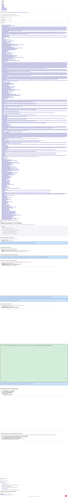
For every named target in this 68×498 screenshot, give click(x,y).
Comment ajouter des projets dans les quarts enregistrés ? (8, 83)
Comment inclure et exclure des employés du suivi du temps (48, 62)
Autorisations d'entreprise (21, 141)
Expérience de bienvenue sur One (5, 50)
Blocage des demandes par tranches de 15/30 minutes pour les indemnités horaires (24, 78)
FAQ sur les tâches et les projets (5, 84)
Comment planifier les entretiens (14, 135)
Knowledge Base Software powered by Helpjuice (34, 496)
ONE (2, 38)
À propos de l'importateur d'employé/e (18, 30)
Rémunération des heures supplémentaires (27, 64)
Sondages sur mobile (28, 151)
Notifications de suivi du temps (36, 65)
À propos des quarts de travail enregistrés (63, 70)
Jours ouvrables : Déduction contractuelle (36, 80)
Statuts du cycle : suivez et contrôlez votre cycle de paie (20, 100)
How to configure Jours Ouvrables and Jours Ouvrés (47, 73)
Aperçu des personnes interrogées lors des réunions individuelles (49, 155)
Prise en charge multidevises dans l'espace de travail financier (24, 108)
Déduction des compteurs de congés (6, 80)
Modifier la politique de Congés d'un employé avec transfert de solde (54, 74)
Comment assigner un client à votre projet (6, 88)
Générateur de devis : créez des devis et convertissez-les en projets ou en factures (11, 95)
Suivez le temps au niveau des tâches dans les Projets (7, 96)
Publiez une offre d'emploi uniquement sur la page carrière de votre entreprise (13, 137)
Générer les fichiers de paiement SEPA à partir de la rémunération (19, 101)
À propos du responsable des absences (43, 76)
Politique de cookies (2, 494)
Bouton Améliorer (4, 53)
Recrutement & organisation (5, 124)
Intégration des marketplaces (5, 189)
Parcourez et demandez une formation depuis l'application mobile (9, 173)
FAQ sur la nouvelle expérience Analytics (33, 144)
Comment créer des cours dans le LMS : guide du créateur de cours (9, 167)
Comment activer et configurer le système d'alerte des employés (9, 156)
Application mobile (4, 34)
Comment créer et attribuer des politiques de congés (17, 72)
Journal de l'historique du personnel (35, 108)
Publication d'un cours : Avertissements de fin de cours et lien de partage (10, 172)
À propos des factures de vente (21, 114)
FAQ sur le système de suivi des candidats (6, 135)
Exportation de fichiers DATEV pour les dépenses (31, 103)
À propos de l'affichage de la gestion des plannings (19, 69)
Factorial (12, 494)
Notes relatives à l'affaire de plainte (18, 152)
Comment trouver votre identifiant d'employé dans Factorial (39, 32)
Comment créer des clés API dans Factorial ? (14, 27)
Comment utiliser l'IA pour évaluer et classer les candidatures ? (37, 135)
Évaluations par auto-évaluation (5, 148)
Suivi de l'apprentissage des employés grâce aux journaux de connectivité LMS (10, 169)
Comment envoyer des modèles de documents (47, 118)
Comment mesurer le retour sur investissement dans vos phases (9, 94)
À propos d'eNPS (38, 150)
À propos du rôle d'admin (19, 140)
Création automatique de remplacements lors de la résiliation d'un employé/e (12, 130)
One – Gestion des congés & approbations (6, 41)
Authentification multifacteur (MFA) (53, 28)
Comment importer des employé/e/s (20, 29)
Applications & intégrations (5, 178)
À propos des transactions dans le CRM (6, 114)
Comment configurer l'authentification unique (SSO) (11, 28)
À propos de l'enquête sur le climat (15, 151)
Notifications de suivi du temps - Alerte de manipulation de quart (29, 66)
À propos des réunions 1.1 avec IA (5, 155)
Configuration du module (17, 113)
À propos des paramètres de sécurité (21, 28)
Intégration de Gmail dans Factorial (6, 181)
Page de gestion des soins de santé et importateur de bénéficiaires (53, 105)
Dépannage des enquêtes (33, 151)
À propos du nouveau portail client (5, 208)
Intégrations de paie (4, 102)
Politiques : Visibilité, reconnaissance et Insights (7, 201)
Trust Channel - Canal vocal (30, 152)
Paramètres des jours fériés (49, 78)
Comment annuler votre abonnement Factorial (7, 207)
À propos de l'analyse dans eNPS (32, 150)
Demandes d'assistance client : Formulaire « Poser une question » (9, 211)
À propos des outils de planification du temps (53, 70)
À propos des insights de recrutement (49, 135)
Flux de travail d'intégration (33, 142)
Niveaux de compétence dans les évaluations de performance (17, 147)
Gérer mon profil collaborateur (5, 31)
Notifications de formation (5, 196)
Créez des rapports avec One (41, 144)
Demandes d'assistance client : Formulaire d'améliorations (8, 212)
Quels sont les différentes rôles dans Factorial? (39, 126)
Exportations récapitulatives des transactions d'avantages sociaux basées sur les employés (36, 105)
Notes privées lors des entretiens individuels (37, 155)
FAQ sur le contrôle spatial (34, 138)
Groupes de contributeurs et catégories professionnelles (35, 127)
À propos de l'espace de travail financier (12, 108)
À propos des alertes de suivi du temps (18, 64)
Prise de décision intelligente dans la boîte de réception (10, 29)
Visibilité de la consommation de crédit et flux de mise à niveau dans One (10, 45)
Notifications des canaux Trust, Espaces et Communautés (8, 195)
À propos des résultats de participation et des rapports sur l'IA (23, 156)
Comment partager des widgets (25, 144)
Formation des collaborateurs (5, 175)
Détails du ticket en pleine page (5, 202)
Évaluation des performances (5, 146)
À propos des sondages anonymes (7, 151)
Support (2, 3)
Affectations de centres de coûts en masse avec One (7, 56)
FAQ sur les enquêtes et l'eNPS (22, 151)
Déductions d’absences (4, 79)
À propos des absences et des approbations (26, 76)
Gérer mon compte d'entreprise (5, 26)
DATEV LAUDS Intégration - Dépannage (12, 103)
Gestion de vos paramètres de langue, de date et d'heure (20, 33)
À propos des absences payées (27, 77)
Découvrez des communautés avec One (6, 39)
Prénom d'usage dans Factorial (41, 33)
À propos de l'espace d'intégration (46, 134)
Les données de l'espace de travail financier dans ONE (8, 47)
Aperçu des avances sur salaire (5, 98)
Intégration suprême (4, 179)
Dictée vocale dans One (4, 51)
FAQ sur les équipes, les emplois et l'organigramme (56, 126)
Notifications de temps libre (5, 198)
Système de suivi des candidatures (5, 132)
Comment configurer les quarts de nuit (54, 64)
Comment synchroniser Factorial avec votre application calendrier (9, 32)
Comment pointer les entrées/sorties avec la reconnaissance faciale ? (30, 63)
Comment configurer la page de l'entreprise (54, 27)
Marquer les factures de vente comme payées (30, 114)
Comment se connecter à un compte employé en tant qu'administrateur (12, 12)
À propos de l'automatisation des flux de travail (7, 142)
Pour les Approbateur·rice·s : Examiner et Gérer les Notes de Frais (51, 110)
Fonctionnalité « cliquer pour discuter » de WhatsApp (28, 134)
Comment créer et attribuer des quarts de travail (40, 69)
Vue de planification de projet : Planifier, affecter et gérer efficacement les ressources (11, 89)
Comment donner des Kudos (5, 157)
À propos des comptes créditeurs (51, 112)
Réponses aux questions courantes (5, 36)
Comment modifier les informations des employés (41, 29)
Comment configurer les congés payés (21, 73)
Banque (8, 113)
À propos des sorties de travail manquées (11, 65)
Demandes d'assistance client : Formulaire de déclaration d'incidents (9, 213)
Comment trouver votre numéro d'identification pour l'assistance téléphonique (10, 218)
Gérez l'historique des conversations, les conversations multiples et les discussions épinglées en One (13, 44)
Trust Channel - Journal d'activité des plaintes (39, 152)
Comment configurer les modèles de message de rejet (24, 135)
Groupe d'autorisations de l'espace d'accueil (39, 140)
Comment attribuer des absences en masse (54, 77)
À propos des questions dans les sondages (52, 150)
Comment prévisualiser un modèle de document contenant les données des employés (32, 118)
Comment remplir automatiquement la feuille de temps (8, 64)
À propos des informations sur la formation (6, 159)
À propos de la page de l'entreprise (62, 134)
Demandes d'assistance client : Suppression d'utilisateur (8, 216)
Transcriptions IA (30, 155)
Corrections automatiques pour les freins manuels (51, 66)
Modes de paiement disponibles (5, 209)
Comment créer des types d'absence (35, 76)
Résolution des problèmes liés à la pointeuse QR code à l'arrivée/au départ (14, 67)
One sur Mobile (3, 40)
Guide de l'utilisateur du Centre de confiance (7, 219)
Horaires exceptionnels (47, 64)
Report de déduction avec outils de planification (26, 80)
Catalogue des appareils (64, 193)
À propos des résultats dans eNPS (24, 150)
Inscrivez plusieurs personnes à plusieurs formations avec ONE (9, 58)
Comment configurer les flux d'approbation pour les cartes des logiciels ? (15, 112)
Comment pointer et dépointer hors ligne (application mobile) (49, 67)
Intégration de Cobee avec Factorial (6, 180)
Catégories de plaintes (24, 152)
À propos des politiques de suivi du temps (59, 62)
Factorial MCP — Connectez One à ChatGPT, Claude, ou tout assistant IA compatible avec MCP (12, 57)
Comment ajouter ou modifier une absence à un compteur (40, 78)
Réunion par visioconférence (25, 155)
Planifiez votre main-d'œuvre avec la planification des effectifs (29, 109)
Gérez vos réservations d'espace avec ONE (6, 46)
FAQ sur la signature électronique (54, 120)
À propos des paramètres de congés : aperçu (7, 72)
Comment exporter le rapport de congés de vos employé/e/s (8, 76)
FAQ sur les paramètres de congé (37, 73)
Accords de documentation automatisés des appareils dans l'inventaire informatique (52, 193)
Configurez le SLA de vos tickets (5, 204)
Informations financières (4, 107)
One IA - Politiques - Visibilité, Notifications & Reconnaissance (9, 49)
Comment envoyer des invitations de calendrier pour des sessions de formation (10, 170)
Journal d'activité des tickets (5, 203)
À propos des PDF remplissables (5, 118)
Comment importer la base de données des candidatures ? (59, 133)
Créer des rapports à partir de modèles (49, 144)
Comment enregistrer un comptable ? (47, 100)
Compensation (3, 99)
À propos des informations (14, 144)
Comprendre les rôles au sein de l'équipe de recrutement (15, 127)
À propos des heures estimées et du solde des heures (35, 62)
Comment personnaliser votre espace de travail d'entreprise (42, 27)
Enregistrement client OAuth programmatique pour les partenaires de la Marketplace (11, 188)
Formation (3, 158)
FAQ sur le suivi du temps (64, 63)
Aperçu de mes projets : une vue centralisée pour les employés (9, 86)
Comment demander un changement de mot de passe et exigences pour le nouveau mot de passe (56, 32)
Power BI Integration (4, 187)
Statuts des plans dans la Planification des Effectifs (21, 116)
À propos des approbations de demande (38, 134)
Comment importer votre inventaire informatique (12, 193)
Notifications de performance (5, 199)
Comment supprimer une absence (56, 78)
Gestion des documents (4, 121)
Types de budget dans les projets (5, 93)
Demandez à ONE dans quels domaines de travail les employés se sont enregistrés (11, 60)
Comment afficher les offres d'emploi (54, 134)
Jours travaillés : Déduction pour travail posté (47, 80)
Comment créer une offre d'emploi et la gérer (48, 133)
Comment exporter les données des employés (31, 27)
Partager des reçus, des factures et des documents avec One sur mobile (9, 55)
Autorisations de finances (37, 141)
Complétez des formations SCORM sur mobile (7, 174)
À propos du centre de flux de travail (16, 142)
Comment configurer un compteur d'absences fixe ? (59, 73)
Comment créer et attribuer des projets (6, 82)
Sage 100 (6, 103)
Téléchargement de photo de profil (49, 33)
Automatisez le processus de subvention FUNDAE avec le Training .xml (10, 162)
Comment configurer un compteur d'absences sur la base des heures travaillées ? (32, 72)
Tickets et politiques (4, 200)
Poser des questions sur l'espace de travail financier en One (15, 109)
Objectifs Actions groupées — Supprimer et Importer (22, 149)
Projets (2, 81)
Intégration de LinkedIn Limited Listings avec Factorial (8, 184)
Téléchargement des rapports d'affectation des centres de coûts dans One (10, 48)
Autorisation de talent (15, 141)
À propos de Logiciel (4, 112)
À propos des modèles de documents (18, 118)
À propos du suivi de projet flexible (6, 85)
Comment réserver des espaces (27, 138)
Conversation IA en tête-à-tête (13, 155)
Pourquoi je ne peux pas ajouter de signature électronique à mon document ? (22, 120)
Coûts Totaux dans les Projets (5, 92)
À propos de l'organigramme (21, 126)
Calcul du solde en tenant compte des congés (41, 66)
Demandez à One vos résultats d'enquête (6, 52)
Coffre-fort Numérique (4, 123)
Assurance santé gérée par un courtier (18, 106)
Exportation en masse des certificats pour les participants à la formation (9, 168)
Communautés (3, 153)
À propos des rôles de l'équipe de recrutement (7, 125)
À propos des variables (11, 118)
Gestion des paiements (4, 113)
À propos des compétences (13, 149)
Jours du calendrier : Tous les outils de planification (15, 80)
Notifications (3, 194)
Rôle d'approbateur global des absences (63, 77)
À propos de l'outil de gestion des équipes (29, 69)
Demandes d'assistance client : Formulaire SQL (7, 214)
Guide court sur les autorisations (5, 140)
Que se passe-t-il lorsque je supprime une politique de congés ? (10, 73)
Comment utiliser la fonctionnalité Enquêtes (6, 150)
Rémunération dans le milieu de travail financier (44, 108)
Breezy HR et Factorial (4, 185)
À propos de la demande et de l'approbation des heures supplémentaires (10, 62)
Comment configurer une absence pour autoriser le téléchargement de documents (37, 74)
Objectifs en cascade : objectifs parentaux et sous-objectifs (48, 149)
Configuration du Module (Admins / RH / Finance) (14, 110)
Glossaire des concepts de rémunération (31, 101)
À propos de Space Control (21, 138)
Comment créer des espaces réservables (13, 138)
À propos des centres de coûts (5, 108)
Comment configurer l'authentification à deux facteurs (43, 28)
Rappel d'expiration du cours (5, 161)
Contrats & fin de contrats (4, 128)
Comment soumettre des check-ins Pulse (34, 156)
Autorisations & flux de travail (5, 139)
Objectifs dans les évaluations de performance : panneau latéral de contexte (51, 147)
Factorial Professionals (53, 100)
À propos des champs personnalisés (63, 27)
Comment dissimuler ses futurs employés (28, 126)
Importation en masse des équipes (25, 127)
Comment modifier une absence (63, 78)
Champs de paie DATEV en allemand (21, 103)
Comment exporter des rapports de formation (7, 163)
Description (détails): (3, 19)
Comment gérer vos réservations (5, 138)
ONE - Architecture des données (5, 43)
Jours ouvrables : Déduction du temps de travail (57, 80)
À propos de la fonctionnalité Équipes (13, 126)
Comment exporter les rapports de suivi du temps (8, 63)
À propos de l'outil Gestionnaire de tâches (17, 131)
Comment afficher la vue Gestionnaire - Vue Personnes (8, 87)
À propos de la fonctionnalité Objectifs (6, 149)
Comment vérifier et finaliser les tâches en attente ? (7, 131)
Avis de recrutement (4, 197)
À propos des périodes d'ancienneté (30, 73)
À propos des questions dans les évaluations (6, 486)
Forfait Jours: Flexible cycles (25, 74)
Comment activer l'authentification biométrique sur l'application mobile (24, 32)
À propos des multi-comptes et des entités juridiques (31, 28)
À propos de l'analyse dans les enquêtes (16, 150)
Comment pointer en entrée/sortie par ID (18, 63)
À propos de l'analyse (55, 144)
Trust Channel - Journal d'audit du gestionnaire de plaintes (50, 152)
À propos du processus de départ (40, 142)
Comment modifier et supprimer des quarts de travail (51, 69)
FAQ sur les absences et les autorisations (19, 77)
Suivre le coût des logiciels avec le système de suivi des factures (30, 112)
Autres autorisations (26, 141)
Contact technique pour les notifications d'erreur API (7, 30)
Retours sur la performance (62, 147)
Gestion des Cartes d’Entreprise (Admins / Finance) (26, 110)
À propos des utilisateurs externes (12, 140)
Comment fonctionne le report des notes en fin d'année (15, 74)
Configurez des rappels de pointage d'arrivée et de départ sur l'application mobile (49, 65)
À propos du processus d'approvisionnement (42, 112)
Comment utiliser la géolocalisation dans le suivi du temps (45, 63)
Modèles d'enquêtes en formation (5, 165)
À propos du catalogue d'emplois (5, 126)
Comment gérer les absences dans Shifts (43, 70)
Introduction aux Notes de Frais (5, 110)
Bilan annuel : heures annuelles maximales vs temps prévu (38, 64)
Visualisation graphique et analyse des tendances (55, 108)
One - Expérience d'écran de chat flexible (6, 42)
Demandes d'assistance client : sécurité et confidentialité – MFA (9, 215)
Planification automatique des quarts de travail (7, 71)
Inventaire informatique (4, 192)
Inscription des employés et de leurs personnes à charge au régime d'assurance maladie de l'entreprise (15, 105)
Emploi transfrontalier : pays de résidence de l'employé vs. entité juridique (55, 29)
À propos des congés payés (18, 76)
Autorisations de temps (10, 141)
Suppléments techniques (16, 111)
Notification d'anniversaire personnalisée (48, 142)
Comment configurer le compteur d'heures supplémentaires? (48, 72)
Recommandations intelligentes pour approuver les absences (8, 78)
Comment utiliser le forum (40, 133)
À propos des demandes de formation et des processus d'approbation (9, 160)
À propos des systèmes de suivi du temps (56, 63)
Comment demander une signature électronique (45, 120)
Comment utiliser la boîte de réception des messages (31, 133)
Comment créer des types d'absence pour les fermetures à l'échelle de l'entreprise (40, 77)
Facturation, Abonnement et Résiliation (6, 205)
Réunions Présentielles (18, 155)
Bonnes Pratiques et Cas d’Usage (10, 111)
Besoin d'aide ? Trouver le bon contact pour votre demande (8, 25)
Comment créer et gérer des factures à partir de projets (8, 90)
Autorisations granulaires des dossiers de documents (28, 140)
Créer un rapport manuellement (61, 144)
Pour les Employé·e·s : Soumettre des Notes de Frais (38, 110)
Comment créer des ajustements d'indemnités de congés (54, 76)
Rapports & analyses (4, 143)
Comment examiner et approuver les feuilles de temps (24, 62)
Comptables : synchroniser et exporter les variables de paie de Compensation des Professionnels (46, 101)
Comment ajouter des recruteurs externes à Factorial (19, 133)
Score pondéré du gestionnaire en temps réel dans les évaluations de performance (33, 147)
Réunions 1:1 (3, 154)
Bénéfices (3, 104)
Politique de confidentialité (8, 494)
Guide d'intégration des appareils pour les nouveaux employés (36, 193)
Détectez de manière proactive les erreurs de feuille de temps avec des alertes (12, 66)
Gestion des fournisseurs (11, 113)
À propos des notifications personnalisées (25, 142)
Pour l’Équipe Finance (61, 110)
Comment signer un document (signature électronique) (8, 120)
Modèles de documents (4, 117)
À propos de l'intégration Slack (5, 182)
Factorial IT (3, 191)
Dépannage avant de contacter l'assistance (6, 217)
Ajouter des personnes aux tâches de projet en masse (7, 97)
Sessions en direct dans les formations (6, 177)
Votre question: (2, 17)
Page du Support (2, 220)
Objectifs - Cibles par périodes (5, 59)
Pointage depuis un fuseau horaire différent (27, 67)
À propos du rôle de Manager (47, 126)
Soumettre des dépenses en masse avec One (6, 54)
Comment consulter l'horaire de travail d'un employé (32, 33)
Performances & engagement (5, 145)
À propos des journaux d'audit (22, 27)
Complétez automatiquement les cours (6, 166)
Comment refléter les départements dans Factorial (47, 127)
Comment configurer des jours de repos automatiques (8, 69)
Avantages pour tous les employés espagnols (9, 106)
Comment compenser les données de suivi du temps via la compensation (35, 100)
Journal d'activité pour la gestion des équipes (25, 71)
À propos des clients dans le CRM (14, 114)
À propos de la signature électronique (35, 120)
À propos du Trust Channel (5, 152)
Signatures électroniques (4, 119)
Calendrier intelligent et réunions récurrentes (61, 155)
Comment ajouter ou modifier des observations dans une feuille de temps (25, 65)
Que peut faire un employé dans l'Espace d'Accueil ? (30, 29)
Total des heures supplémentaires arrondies (37, 67)
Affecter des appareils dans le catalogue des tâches (23, 193)
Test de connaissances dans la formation (6, 164)
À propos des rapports (19, 144)
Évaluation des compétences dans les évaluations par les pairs (35, 149)
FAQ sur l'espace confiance (11, 152)
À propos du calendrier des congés (11, 77)
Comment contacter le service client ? (24, 12)
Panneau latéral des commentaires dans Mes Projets (7, 91)
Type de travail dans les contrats (24, 130)
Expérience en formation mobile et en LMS (6, 171)
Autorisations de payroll (31, 141)
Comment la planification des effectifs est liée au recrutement (8, 116)
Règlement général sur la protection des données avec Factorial (14, 134)
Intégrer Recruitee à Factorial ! (5, 186)
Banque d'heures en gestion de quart (16, 71)
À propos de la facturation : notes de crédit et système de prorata (9, 206)
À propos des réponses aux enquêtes (44, 150)
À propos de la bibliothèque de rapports (6, 144)
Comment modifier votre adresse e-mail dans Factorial (8, 33)
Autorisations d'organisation (5, 141)
